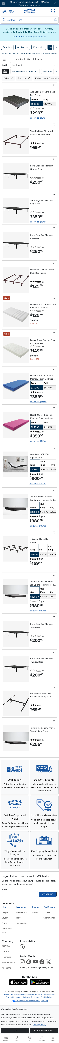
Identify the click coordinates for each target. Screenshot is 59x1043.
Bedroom (25, 53)
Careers (5, 951)
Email (4, 889)
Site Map (44, 1001)
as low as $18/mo (38, 483)
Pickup (16, 53)
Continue (47, 894)
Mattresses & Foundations (44, 53)
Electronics (38, 47)
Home (6, 994)
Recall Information (18, 994)
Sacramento (49, 917)
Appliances (22, 47)
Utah (4, 907)
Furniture (7, 47)
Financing (6, 957)
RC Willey (6, 53)
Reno (19, 917)
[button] (12, 3)
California (49, 907)
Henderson (21, 912)
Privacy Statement (13, 997)
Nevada (21, 907)
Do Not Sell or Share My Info (27, 1001)
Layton (5, 917)
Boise (35, 912)
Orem (4, 923)
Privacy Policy (39, 1024)
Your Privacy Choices (44, 1030)
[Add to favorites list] (54, 85)
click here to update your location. (29, 36)
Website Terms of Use (36, 994)
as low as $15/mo (38, 118)
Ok (15, 1030)
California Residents (30, 997)
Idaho (35, 907)
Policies (50, 994)
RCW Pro (6, 946)
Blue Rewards (8, 962)
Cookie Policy (46, 997)
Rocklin (47, 912)
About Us (6, 968)
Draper (5, 912)
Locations (8, 903)
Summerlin (21, 923)
